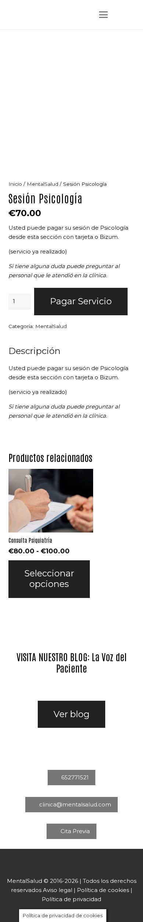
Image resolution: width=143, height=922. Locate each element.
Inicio (15, 184)
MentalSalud (42, 184)
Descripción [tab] (34, 351)
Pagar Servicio (81, 301)
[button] (103, 14)
